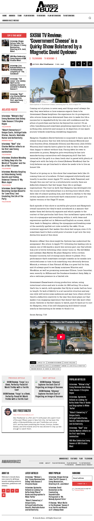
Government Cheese (59, 365)
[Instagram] (8, 491)
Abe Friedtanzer (47, 64)
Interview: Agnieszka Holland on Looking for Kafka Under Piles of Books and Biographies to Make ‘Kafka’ (79, 403)
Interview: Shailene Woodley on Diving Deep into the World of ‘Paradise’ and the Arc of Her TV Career (14, 161)
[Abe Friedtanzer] (31, 64)
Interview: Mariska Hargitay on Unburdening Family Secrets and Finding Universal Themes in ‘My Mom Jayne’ (14, 177)
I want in (81, 484)
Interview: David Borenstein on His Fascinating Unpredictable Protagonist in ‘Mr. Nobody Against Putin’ (57, 493)
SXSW (47, 369)
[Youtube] (4, 495)
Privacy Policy (79, 490)
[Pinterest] (84, 63)
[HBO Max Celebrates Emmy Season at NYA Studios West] (5, 58)
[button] (89, 17)
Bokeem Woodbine (55, 362)
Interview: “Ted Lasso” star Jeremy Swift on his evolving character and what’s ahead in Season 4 (18, 84)
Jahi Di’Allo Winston (77, 365)
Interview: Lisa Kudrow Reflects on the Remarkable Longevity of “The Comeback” (17, 70)
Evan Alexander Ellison (40, 365)
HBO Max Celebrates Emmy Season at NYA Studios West (18, 58)
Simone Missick (36, 369)
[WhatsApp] (89, 63)
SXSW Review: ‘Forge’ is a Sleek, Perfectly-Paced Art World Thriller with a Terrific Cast (16, 396)
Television (6, 126)
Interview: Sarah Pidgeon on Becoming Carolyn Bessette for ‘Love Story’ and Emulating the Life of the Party (14, 193)
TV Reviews (49, 58)
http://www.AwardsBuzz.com (23, 415)
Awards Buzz (7, 140)
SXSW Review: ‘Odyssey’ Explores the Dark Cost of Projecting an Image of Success (49, 394)
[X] (78, 63)
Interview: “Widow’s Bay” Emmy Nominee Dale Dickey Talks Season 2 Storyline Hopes (13, 120)
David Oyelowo (70, 362)
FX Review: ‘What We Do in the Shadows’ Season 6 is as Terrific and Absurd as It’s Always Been (59, 506)
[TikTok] (12, 491)
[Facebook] (72, 63)
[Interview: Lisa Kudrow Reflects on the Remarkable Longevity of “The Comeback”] (5, 67)
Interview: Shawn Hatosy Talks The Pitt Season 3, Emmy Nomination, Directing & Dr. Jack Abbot (18, 46)
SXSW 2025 (56, 369)
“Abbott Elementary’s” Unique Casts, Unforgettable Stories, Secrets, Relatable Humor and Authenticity (14, 134)
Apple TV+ (41, 362)
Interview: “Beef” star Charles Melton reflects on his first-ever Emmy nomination (18, 98)
